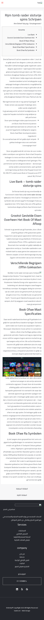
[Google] (27, 589)
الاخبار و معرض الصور (22, 566)
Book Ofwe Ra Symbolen (26, 50)
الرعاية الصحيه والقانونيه (22, 537)
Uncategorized (35, 23)
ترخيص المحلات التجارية (22, 540)
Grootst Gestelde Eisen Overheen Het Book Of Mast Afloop (21, 39)
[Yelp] (22, 589)
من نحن (22, 554)
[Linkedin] (17, 589)
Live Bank (31, 34)
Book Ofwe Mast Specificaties (24, 47)
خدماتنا (22, 557)
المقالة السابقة (22, 488)
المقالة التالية (22, 495)
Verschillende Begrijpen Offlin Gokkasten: (20, 44)
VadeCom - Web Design (22, 610)
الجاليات (22, 563)
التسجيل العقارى (22, 533)
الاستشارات (22, 530)
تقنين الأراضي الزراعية (22, 560)
